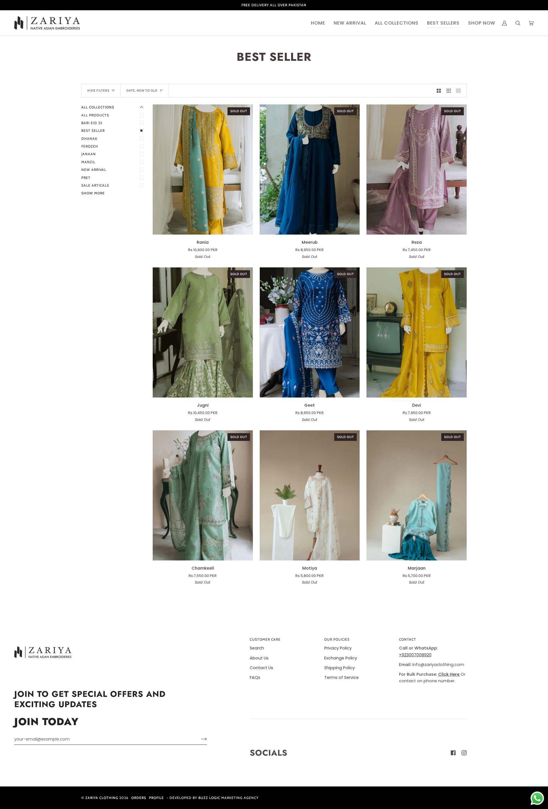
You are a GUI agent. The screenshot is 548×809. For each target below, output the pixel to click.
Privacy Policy (338, 648)
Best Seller (93, 130)
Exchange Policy (340, 658)
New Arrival (93, 170)
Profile (156, 798)
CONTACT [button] (407, 639)
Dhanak (89, 138)
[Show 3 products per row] (449, 90)
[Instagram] (464, 752)
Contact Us (261, 668)
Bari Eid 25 (91, 123)
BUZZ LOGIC (209, 798)
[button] (349, 23)
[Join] (199, 739)
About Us (259, 658)
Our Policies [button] (337, 639)
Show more (93, 193)
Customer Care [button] (265, 639)
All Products (95, 115)
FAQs (255, 677)
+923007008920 (415, 655)
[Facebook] (453, 752)
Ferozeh (89, 146)
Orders (138, 798)
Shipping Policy (339, 668)
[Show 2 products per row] (439, 90)
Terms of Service (341, 677)
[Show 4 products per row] (460, 90)
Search (257, 648)
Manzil (88, 162)
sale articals (95, 185)
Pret (85, 177)
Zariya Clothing (101, 798)
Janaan (88, 154)
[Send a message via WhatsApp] (537, 798)
